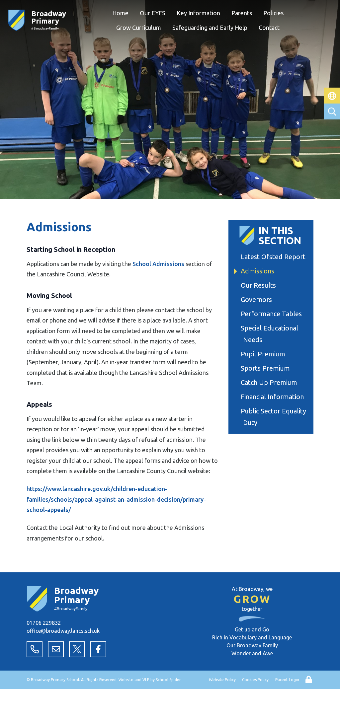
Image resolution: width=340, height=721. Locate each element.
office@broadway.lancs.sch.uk (63, 631)
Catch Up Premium (270, 382)
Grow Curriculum (138, 27)
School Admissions (158, 263)
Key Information (198, 13)
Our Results (259, 285)
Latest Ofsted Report (274, 256)
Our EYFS (152, 13)
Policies (273, 13)
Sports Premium (266, 368)
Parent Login (287, 680)
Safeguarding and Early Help (209, 27)
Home (120, 13)
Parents (241, 13)
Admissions (258, 271)
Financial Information (273, 396)
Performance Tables (272, 314)
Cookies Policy (255, 680)
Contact (269, 27)
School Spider (168, 680)
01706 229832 (44, 623)
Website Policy (222, 680)
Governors (257, 299)
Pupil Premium (264, 354)
